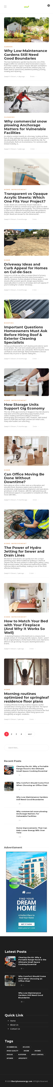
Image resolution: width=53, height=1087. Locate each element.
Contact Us (15, 1029)
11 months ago (22, 426)
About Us (14, 1025)
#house (10, 1054)
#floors (26, 1047)
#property (22, 1058)
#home (26, 1051)
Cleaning (9, 117)
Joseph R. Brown (10, 76)
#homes (38, 1051)
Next (30, 734)
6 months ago (22, 359)
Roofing (9, 323)
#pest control (37, 1054)
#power (10, 1058)
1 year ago (20, 573)
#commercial (12, 1047)
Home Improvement (15, 189)
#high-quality (12, 1051)
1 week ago (21, 149)
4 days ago (21, 76)
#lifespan (22, 1054)
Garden (8, 47)
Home (7, 260)
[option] (26, 801)
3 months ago (22, 219)
